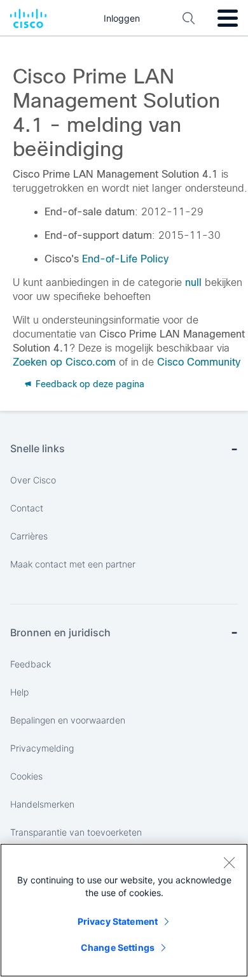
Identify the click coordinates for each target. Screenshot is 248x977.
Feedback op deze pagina (88, 384)
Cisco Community (198, 362)
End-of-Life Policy (125, 258)
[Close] (229, 862)
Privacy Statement (118, 921)
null (193, 282)
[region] (124, 910)
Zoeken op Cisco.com (64, 362)
